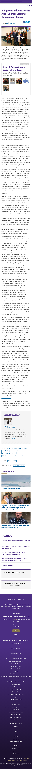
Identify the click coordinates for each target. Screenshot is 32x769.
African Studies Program (16, 643)
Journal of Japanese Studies (16, 699)
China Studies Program (16, 663)
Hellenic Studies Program (16, 686)
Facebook (23, 22)
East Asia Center (16, 671)
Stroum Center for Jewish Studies (16, 712)
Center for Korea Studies (16, 656)
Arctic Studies (5, 450)
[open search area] (29, 2)
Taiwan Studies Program (16, 719)
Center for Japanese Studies (16, 697)
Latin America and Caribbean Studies (16, 702)
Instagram (16, 734)
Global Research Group (16, 684)
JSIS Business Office (16, 748)
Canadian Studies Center (16, 574)
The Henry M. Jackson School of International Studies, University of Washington (12, 1)
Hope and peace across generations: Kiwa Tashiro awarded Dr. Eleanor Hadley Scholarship (14, 559)
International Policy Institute (9, 453)
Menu (30, 5)
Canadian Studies (15, 450)
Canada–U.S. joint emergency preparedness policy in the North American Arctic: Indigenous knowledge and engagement (15, 507)
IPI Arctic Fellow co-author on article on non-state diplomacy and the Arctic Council (15, 526)
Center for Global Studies (16, 651)
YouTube (16, 736)
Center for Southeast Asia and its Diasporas (16, 658)
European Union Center (16, 679)
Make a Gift (16, 630)
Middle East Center (16, 704)
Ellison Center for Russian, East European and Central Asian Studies (16, 676)
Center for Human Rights (16, 653)
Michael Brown (10, 24)
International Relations (18, 465)
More (13, 438)
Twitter (26, 22)
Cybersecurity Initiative (16, 668)
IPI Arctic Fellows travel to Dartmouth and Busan (14, 456)
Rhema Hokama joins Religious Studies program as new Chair (16, 541)
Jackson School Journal (16, 692)
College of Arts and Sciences (15, 607)
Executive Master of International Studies (16, 681)
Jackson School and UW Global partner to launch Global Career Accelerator (15, 547)
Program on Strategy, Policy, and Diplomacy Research (16, 707)
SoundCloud (16, 739)
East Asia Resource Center (16, 673)
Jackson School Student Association (16, 694)
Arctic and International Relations (20, 448)
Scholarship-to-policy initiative (10, 488)
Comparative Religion (16, 666)
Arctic (8, 448)
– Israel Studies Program (16, 714)
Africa (9, 460)
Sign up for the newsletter (16, 741)
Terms (16, 636)
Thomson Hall (14, 619)
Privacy (16, 634)
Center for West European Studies (16, 661)
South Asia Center (16, 709)
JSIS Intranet (16, 750)
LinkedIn (29, 22)
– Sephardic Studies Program (16, 717)
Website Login (16, 753)
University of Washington (16, 599)
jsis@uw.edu (16, 626)
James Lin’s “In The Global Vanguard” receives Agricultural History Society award (13, 553)
